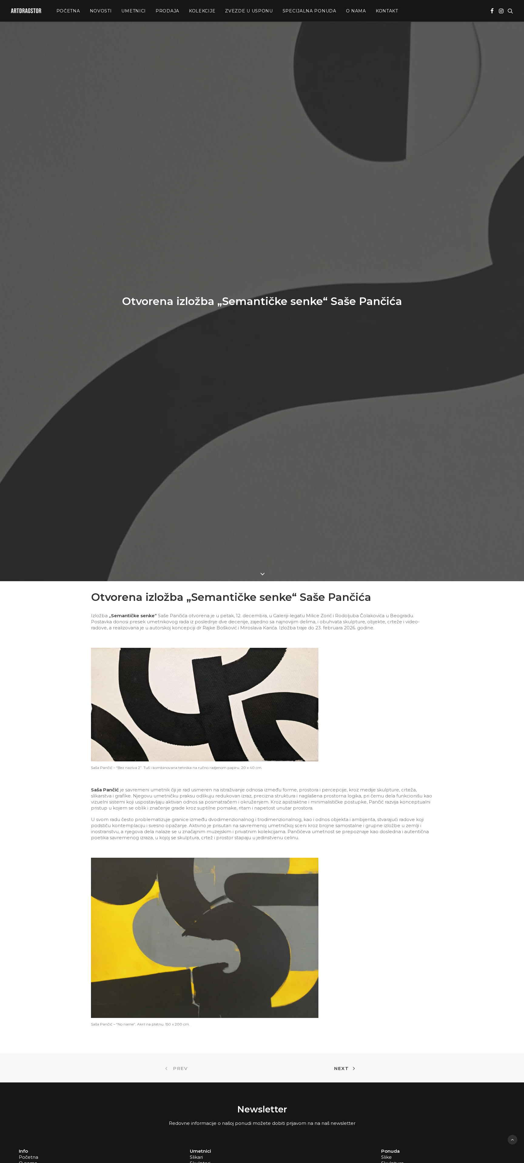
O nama (356, 11)
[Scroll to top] (512, 1139)
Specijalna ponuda (309, 11)
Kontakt (387, 11)
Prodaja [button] (167, 11)
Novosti (101, 11)
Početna (68, 11)
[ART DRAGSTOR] (26, 10)
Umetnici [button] (133, 11)
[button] (492, 11)
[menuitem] (68, 11)
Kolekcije (202, 11)
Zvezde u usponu (249, 11)
